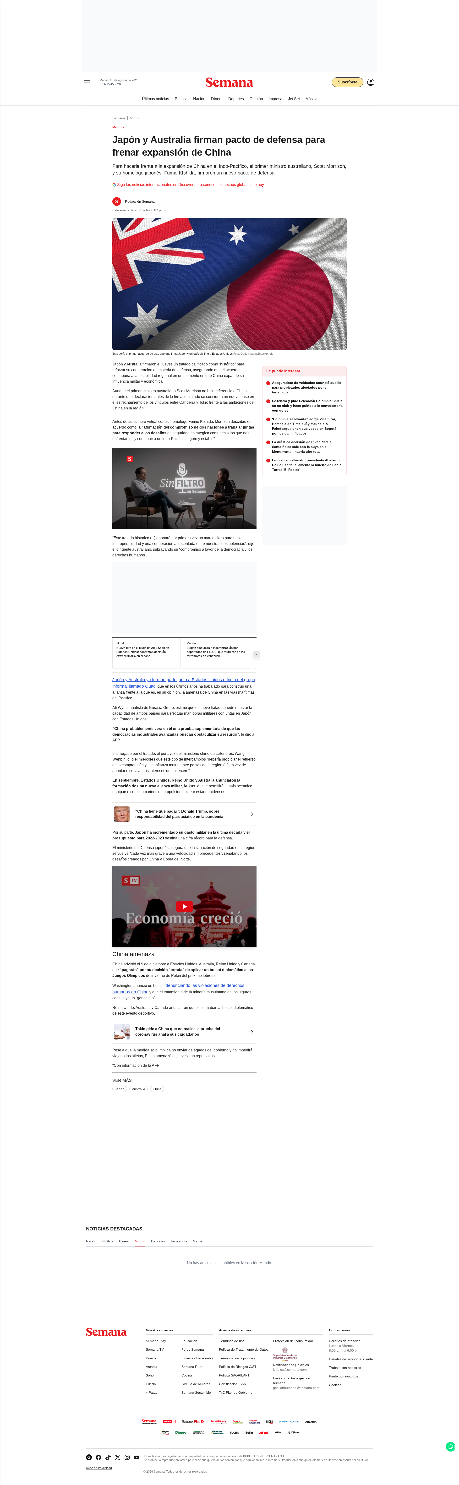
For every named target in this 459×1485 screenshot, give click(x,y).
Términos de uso (232, 1341)
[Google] (89, 1457)
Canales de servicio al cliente (351, 1359)
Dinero (151, 1358)
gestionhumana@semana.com (296, 1388)
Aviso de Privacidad (104, 1468)
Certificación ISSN (232, 1384)
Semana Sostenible (196, 1392)
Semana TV (155, 1349)
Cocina (186, 1375)
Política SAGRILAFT (234, 1375)
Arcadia (151, 1367)
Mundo (135, 118)
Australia (138, 1089)
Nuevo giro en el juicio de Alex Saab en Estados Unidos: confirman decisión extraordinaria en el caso (142, 652)
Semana (118, 118)
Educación (189, 1341)
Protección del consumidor (293, 1341)
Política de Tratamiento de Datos (243, 1349)
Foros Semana (192, 1349)
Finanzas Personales (197, 1358)
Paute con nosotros (343, 1376)
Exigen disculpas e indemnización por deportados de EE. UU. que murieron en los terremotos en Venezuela (216, 652)
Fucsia (151, 1384)
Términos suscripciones (237, 1358)
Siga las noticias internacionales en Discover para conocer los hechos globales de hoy (190, 185)
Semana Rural (192, 1367)
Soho (150, 1375)
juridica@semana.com (290, 1369)
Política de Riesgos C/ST (238, 1367)
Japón (119, 1089)
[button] (184, 906)
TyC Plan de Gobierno (235, 1392)
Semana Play (156, 1341)
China (157, 1089)
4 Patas (151, 1392)
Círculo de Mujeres (195, 1384)
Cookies (335, 1385)
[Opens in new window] (98, 1457)
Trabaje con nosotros (345, 1368)
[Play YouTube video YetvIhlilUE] (184, 906)
